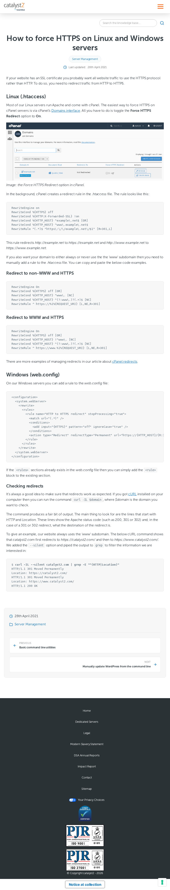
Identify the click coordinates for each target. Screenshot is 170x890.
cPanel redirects (124, 361)
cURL (132, 494)
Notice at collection (85, 884)
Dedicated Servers (86, 721)
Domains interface (65, 110)
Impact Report (87, 766)
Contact (87, 777)
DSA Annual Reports (86, 755)
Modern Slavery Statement (86, 744)
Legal (86, 733)
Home (87, 710)
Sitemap (86, 788)
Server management (85, 59)
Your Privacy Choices (91, 799)
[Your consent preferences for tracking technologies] (162, 882)
